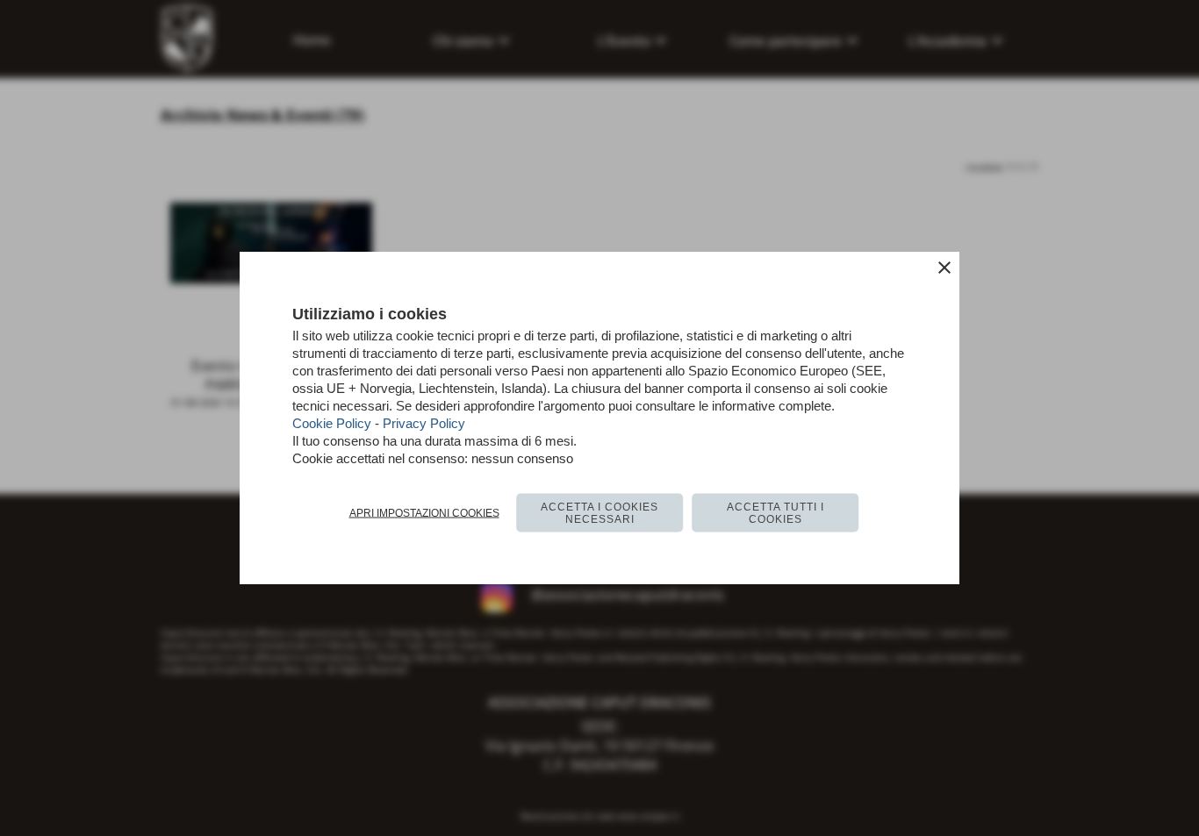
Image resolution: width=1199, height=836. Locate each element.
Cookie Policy (331, 422)
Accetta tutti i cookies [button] (775, 512)
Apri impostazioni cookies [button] (424, 512)
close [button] (944, 266)
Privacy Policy (424, 422)
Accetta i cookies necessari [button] (599, 512)
